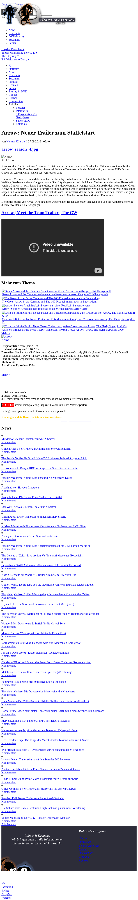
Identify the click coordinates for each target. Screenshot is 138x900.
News (12, 29)
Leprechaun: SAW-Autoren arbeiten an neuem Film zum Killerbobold (41, 565)
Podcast (13, 81)
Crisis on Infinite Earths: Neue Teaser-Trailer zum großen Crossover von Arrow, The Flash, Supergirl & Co (63, 329)
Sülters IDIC (23, 120)
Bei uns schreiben (89, 845)
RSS (3, 883)
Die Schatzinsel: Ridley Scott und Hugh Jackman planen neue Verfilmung (43, 808)
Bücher (13, 97)
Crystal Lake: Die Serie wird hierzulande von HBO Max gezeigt (38, 604)
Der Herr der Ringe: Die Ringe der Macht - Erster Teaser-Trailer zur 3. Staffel (45, 740)
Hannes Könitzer (16, 141)
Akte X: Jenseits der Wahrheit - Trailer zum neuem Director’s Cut (38, 574)
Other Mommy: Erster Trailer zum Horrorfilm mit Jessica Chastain (38, 788)
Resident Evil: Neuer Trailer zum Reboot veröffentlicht (32, 798)
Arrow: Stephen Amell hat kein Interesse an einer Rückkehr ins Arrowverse (45, 308)
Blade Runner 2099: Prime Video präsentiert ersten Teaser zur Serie (39, 778)
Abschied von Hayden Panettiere (20, 487)
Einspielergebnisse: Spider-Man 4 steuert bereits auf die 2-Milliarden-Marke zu (46, 545)
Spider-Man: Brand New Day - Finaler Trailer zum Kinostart (35, 817)
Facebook (7, 886)
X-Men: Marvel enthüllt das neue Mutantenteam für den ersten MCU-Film (43, 526)
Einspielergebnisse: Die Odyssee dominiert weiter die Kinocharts (38, 691)
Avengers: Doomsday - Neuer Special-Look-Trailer (30, 536)
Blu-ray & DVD (18, 91)
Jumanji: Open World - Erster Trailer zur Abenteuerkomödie (35, 652)
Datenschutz (86, 852)
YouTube (6, 897)
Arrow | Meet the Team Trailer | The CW (39, 212)
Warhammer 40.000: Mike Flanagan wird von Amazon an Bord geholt (41, 642)
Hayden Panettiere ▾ (12, 49)
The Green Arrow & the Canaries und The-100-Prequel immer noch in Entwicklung (49, 301)
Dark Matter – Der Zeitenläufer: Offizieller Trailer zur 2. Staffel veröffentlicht (45, 701)
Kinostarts (14, 33)
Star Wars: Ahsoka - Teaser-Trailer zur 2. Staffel (28, 506)
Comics (13, 94)
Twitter (5, 890)
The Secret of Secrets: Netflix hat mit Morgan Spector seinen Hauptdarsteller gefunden (50, 613)
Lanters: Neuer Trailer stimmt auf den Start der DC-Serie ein (35, 759)
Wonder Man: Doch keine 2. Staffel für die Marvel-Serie (33, 623)
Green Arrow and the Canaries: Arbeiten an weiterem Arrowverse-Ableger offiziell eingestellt (55, 294)
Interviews (22, 110)
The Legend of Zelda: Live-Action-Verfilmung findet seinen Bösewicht (41, 555)
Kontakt (83, 860)
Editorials (21, 123)
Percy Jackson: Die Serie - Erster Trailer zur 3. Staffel (31, 497)
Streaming (14, 39)
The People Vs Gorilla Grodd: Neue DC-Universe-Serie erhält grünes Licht (44, 458)
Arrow (5, 339)
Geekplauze (22, 117)
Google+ (6, 894)
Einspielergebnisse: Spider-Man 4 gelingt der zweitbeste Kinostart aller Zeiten (45, 594)
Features (20, 107)
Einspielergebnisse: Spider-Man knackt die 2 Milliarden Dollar (36, 477)
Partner (83, 849)
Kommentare (16, 101)
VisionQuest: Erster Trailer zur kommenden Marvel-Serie (33, 516)
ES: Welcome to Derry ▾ (15, 59)
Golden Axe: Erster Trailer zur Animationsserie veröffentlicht (35, 448)
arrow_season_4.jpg (19, 149)
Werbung (84, 856)
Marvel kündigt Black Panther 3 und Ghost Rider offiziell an (35, 720)
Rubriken (14, 104)
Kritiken (13, 85)
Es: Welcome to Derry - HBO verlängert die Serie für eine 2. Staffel (39, 468)
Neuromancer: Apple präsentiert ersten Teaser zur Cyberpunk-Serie (39, 730)
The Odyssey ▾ (10, 56)
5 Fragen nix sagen (26, 114)
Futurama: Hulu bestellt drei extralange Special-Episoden (33, 681)
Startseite (14, 68)
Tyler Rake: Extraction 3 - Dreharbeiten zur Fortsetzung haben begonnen (42, 749)
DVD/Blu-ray (16, 36)
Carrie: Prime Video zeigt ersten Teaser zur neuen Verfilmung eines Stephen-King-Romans (52, 710)
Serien (12, 42)
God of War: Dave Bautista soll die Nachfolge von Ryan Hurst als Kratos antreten (47, 584)
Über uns (84, 838)
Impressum (85, 841)
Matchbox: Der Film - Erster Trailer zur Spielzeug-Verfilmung (36, 672)
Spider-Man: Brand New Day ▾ (19, 52)
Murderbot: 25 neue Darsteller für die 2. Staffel (28, 438)
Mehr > (5, 333)
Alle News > (8, 824)
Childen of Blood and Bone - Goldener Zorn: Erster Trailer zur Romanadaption (46, 662)
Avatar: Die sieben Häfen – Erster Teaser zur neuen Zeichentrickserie (40, 769)
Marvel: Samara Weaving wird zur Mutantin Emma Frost (33, 633)
